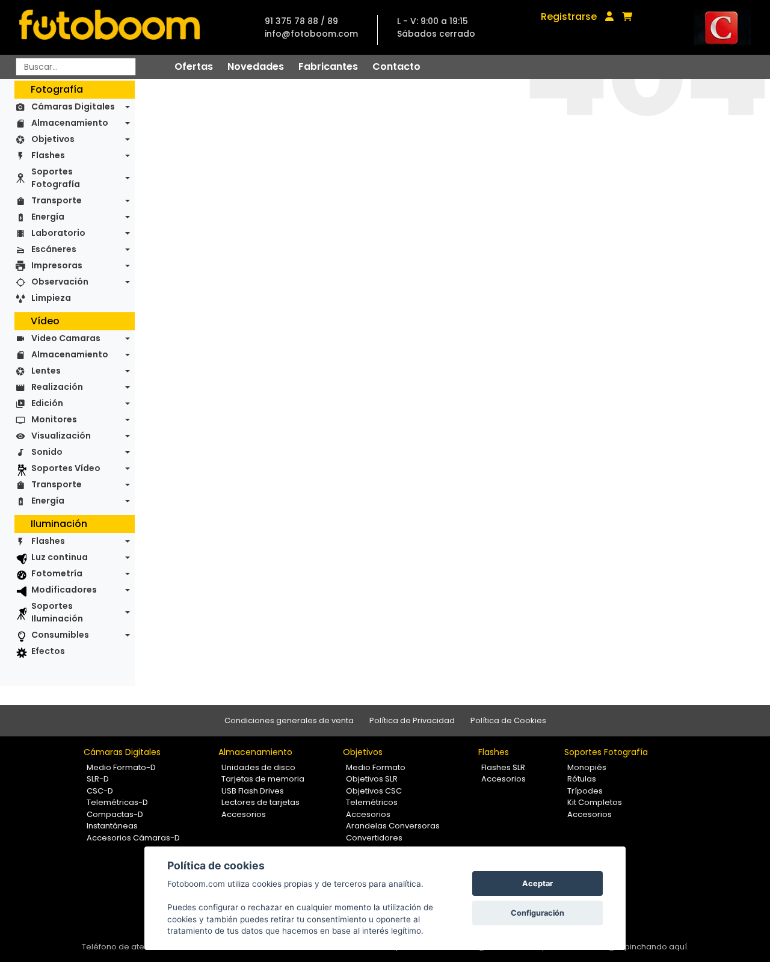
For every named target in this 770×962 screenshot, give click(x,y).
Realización (57, 387)
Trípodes (585, 791)
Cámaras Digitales (73, 106)
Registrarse (569, 16)
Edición (47, 403)
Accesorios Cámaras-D (133, 837)
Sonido (47, 452)
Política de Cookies (508, 720)
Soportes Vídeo (65, 468)
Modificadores (64, 590)
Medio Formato (375, 767)
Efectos (48, 651)
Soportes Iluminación (57, 612)
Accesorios (243, 814)
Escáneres (53, 249)
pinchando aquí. (656, 946)
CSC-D (100, 791)
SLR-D (98, 779)
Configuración (537, 912)
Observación (59, 282)
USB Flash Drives (252, 791)
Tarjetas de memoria (262, 779)
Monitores (54, 419)
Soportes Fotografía (55, 177)
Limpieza (51, 298)
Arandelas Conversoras (393, 825)
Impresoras (56, 265)
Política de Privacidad (412, 720)
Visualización (61, 436)
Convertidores (374, 837)
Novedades (255, 66)
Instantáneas (112, 825)
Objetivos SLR (372, 779)
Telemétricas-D (117, 802)
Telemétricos (372, 802)
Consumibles (60, 635)
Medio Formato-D (121, 767)
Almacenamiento (69, 123)
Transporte (56, 200)
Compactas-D (115, 814)
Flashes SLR (503, 767)
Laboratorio (58, 233)
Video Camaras (65, 338)
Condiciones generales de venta (289, 720)
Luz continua (59, 557)
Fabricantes (328, 66)
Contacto (396, 66)
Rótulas (581, 779)
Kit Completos (594, 802)
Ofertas (193, 66)
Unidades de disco (258, 767)
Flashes (48, 155)
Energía (47, 217)
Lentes (46, 371)
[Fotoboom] (109, 27)
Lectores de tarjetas (260, 802)
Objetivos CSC (374, 791)
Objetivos (53, 139)
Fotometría (56, 573)
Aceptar (537, 883)
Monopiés (586, 767)
